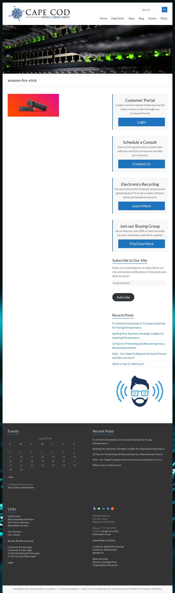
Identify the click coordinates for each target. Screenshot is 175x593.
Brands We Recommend (20, 540)
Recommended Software (21, 519)
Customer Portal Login (20, 547)
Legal (10, 562)
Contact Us (142, 164)
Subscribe (123, 297)
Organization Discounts (105, 565)
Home (103, 18)
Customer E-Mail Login (20, 550)
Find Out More (142, 243)
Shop (131, 18)
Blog (141, 18)
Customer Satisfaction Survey (108, 546)
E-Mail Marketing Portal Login (24, 553)
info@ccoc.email (109, 531)
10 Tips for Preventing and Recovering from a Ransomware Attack (128, 454)
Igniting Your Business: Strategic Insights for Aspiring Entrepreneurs (129, 448)
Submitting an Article (104, 540)
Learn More (141, 205)
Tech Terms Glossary (18, 522)
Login (141, 122)
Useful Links (14, 516)
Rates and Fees (100, 558)
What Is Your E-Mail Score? (128, 363)
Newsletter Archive (18, 525)
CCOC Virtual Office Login (22, 556)
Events (152, 18)
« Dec (11, 476)
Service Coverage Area (105, 561)
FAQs (164, 18)
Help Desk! (117, 18)
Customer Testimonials (105, 549)
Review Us (98, 552)
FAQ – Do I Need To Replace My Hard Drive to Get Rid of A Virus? (127, 459)
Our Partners (15, 531)
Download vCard (102, 534)
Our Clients (14, 534)
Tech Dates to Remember (21, 487)
